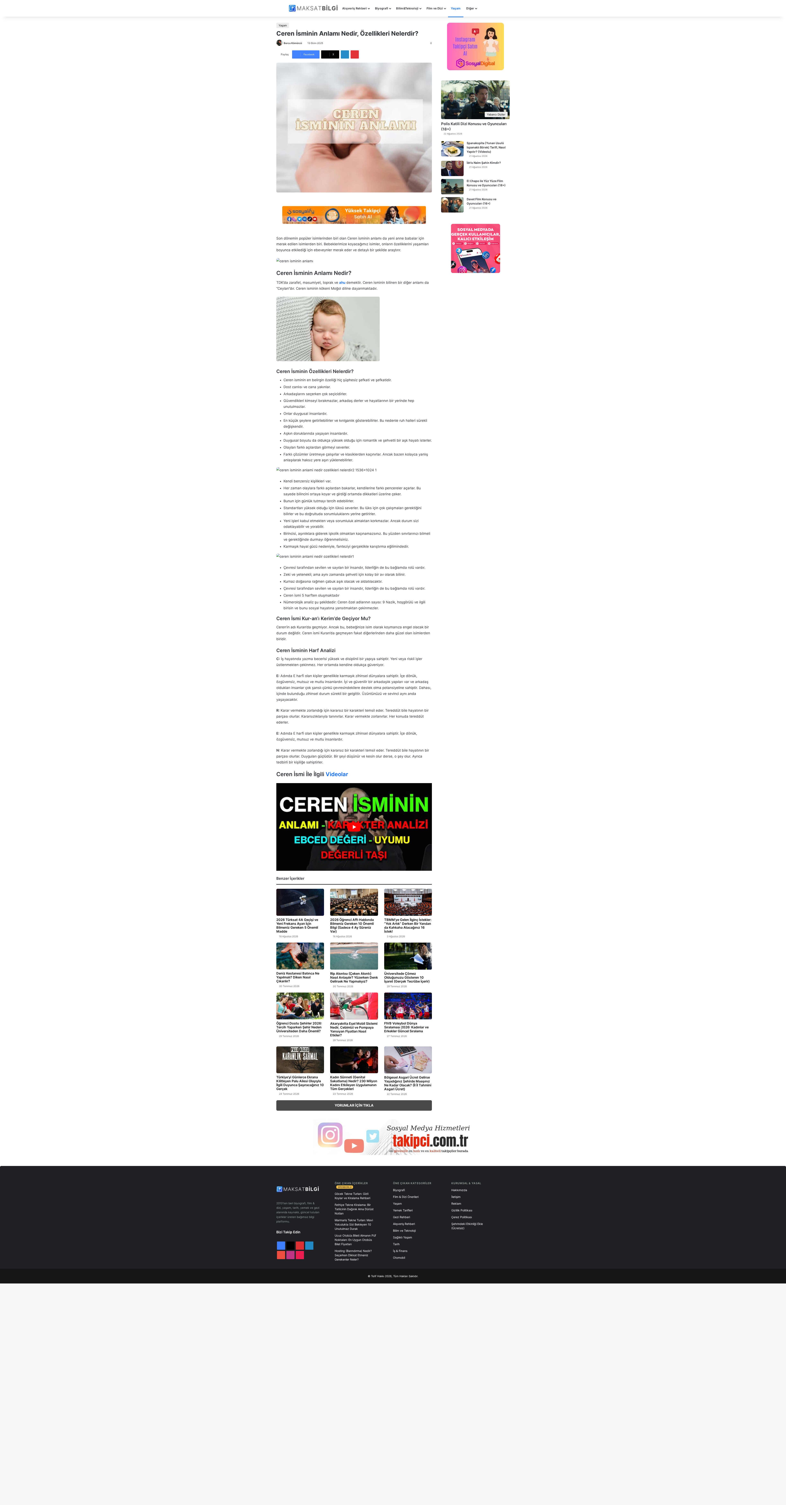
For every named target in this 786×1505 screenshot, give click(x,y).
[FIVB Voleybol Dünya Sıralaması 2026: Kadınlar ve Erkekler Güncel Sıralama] (408, 1006)
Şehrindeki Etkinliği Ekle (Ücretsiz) (467, 1226)
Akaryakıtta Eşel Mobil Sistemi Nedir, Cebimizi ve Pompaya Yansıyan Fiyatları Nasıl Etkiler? (353, 1029)
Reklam (456, 1203)
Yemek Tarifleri (403, 1210)
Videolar (337, 774)
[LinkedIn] (345, 54)
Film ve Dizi (435, 8)
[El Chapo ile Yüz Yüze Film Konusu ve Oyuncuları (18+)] (452, 186)
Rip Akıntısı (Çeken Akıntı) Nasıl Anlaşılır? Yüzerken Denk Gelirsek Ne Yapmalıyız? (354, 977)
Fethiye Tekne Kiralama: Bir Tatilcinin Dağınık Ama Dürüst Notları (354, 1209)
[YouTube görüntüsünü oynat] (354, 827)
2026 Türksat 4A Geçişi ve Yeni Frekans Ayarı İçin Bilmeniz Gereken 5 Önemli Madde (297, 925)
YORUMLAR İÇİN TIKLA (354, 1105)
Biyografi (381, 8)
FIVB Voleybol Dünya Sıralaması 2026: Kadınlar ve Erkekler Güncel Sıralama (406, 1027)
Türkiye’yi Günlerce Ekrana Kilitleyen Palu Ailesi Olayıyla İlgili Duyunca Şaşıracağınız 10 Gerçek (300, 1083)
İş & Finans (400, 1251)
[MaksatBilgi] (314, 8)
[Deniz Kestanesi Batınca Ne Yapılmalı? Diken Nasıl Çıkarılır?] (300, 956)
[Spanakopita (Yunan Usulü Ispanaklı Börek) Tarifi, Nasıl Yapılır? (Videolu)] (452, 148)
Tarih (396, 1244)
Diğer (470, 8)
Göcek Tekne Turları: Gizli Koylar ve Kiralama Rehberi (352, 1196)
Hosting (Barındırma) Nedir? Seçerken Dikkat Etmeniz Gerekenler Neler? (353, 1255)
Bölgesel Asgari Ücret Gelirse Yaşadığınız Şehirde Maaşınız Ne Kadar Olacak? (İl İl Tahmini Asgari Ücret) (407, 1083)
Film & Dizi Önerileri (406, 1197)
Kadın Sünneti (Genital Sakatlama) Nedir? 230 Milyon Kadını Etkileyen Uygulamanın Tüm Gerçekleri (353, 1083)
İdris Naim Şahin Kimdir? (484, 162)
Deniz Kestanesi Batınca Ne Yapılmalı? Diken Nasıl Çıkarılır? (297, 977)
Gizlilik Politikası (461, 1210)
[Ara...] (483, 8)
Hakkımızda (459, 1190)
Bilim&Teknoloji (407, 8)
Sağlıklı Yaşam (402, 1237)
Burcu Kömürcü (293, 43)
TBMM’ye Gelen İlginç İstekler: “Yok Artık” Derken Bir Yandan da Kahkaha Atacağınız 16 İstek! (407, 925)
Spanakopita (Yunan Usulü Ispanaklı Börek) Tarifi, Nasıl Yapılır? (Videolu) (486, 147)
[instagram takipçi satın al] (393, 1137)
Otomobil (399, 1257)
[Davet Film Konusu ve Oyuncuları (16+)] (452, 205)
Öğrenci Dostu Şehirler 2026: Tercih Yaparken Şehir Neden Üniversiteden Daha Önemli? (299, 1027)
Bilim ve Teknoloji (404, 1230)
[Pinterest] (355, 54)
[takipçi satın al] (354, 215)
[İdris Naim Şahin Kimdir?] (452, 168)
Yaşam (456, 8)
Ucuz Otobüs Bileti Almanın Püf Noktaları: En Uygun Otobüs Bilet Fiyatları (355, 1240)
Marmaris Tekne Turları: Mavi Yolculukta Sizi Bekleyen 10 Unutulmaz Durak (354, 1224)
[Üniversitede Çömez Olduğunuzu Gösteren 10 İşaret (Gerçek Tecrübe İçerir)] (408, 956)
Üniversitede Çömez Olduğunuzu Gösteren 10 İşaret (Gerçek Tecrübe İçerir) (407, 977)
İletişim (456, 1197)
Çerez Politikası (461, 1217)
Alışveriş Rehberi (354, 8)
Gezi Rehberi (401, 1217)
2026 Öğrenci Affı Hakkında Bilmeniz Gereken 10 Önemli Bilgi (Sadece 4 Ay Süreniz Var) (352, 925)
